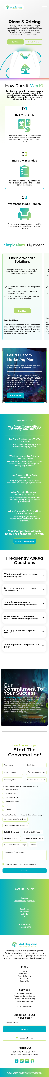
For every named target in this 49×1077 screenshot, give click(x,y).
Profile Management (25, 1001)
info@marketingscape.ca (27, 1054)
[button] (22, 311)
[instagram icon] (16, 1061)
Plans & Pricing (24, 976)
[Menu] (44, 6)
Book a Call (24, 981)
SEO (24, 1003)
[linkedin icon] (22, 1061)
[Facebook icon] (32, 1061)
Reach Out (24, 978)
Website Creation (24, 993)
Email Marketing (24, 1006)
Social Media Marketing (24, 996)
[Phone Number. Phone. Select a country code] (29, 772)
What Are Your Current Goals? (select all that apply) (23, 815)
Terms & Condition (26, 1073)
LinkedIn (24, 914)
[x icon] (27, 1061)
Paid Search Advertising (24, 998)
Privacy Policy (13, 1073)
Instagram (24, 911)
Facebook (24, 909)
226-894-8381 (24, 927)
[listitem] (24, 575)
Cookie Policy (37, 1073)
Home (24, 971)
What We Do (24, 973)
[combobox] (36, 780)
